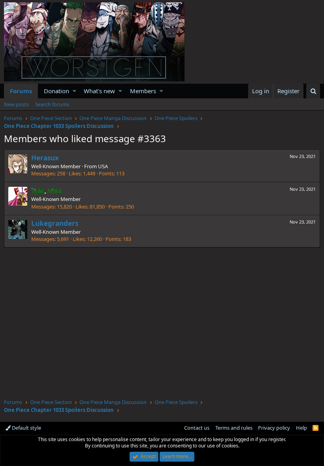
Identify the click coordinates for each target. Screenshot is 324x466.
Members (143, 91)
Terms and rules (233, 427)
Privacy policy (274, 427)
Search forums (52, 104)
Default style (26, 427)
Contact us (196, 427)
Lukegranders (54, 223)
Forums (21, 91)
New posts (16, 104)
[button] (74, 91)
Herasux (45, 157)
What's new (99, 91)
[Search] (313, 91)
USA (103, 166)
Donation (56, 91)
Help (301, 427)
